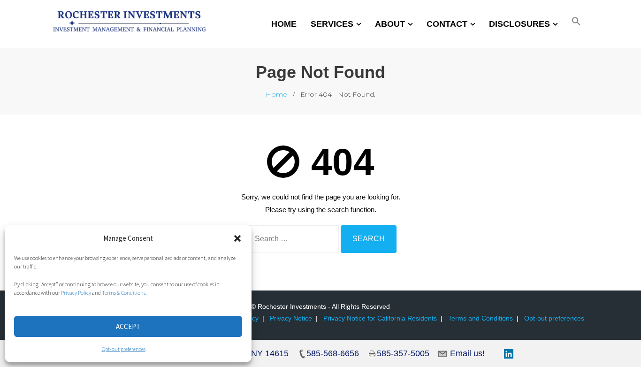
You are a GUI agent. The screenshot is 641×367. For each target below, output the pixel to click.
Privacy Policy (76, 292)
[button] (237, 238)
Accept (128, 326)
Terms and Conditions (480, 318)
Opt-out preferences (123, 348)
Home (276, 94)
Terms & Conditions (123, 292)
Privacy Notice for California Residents (380, 318)
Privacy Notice (291, 318)
